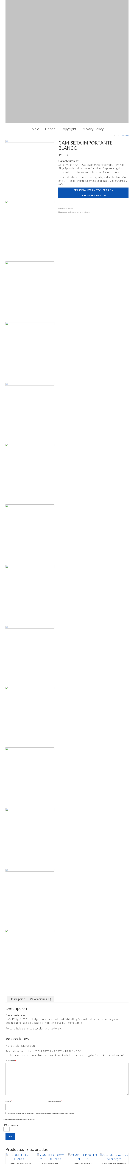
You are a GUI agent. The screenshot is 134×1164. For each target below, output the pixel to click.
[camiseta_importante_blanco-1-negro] (29, 173)
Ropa (73, 90)
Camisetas (125, 17)
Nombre (8, 983)
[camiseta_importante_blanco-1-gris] (29, 477)
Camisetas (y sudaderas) (62, 1109)
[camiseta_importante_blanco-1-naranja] (29, 234)
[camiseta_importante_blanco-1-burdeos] (29, 598)
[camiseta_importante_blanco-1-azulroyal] (29, 659)
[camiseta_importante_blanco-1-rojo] (29, 112)
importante (79, 94)
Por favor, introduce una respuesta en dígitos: (19, 1001)
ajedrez (67, 94)
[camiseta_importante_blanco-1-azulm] (29, 720)
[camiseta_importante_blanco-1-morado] (29, 355)
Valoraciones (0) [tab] (40, 881)
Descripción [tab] (17, 881)
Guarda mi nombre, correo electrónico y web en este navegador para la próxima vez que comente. (41, 995)
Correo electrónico (55, 983)
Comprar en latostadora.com (20, 1057)
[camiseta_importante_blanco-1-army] (29, 841)
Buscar (11, 1114)
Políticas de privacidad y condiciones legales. (19, 1124)
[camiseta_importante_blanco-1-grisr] (29, 416)
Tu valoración (10, 942)
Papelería (53, 1116)
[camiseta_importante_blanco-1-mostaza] (29, 295)
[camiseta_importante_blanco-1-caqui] (29, 538)
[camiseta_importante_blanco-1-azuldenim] (29, 781)
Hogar (51, 1120)
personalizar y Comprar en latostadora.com (93, 75)
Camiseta (73, 94)
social (89, 94)
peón (85, 94)
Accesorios (54, 1124)
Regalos (52, 1113)
